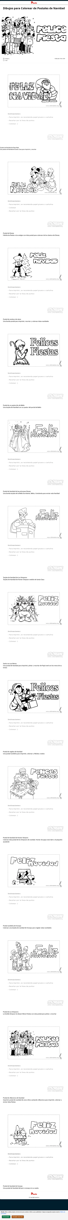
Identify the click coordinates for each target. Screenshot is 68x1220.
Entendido (6, 1217)
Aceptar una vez (18, 1217)
